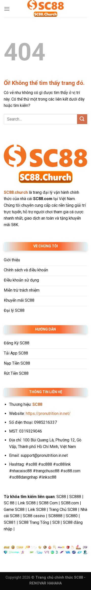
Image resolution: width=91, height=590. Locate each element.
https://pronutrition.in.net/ (48, 413)
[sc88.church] (45, 9)
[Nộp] (82, 119)
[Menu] (7, 9)
